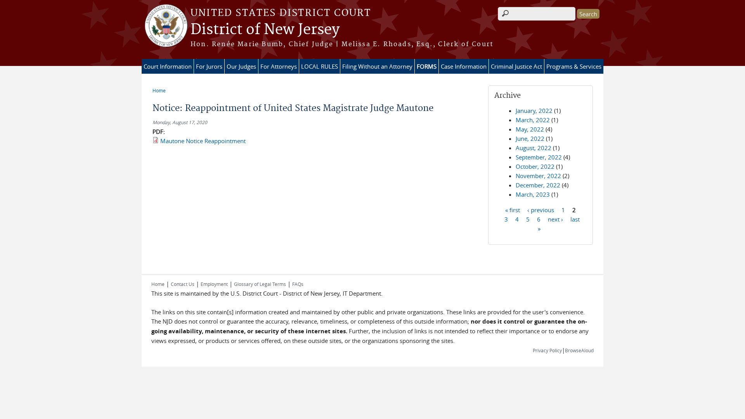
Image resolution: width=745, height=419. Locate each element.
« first (512, 209)
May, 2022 (530, 129)
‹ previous (540, 209)
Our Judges (241, 66)
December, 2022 (538, 185)
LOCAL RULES (319, 66)
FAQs (297, 284)
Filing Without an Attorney (377, 66)
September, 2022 (539, 157)
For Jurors (209, 66)
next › (555, 219)
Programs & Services (573, 66)
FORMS (427, 66)
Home (159, 90)
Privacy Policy (547, 350)
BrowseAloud (579, 350)
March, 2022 (533, 120)
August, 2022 (533, 148)
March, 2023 (533, 194)
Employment (214, 284)
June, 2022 (530, 138)
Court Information (168, 66)
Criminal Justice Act (516, 66)
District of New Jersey (265, 30)
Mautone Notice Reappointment (203, 141)
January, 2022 (534, 110)
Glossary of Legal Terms (260, 284)
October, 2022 (535, 166)
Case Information (464, 66)
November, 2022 (538, 176)
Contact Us (182, 284)
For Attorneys (278, 66)
